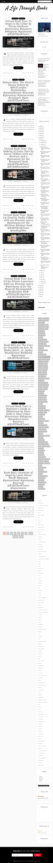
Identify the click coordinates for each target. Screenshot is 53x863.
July (41, 272)
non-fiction (22, 342)
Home (40, 776)
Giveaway (22, 18)
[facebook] (2, 1)
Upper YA (47, 463)
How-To (40, 389)
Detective (41, 361)
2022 (40, 133)
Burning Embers (42, 339)
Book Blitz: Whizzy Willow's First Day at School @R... (45, 195)
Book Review (22, 212)
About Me (41, 778)
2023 (40, 131)
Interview (22, 403)
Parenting (40, 668)
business (41, 341)
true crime (41, 463)
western (41, 469)
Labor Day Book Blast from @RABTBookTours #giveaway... (44, 266)
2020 (40, 137)
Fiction (39, 585)
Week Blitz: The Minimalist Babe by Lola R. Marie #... (44, 199)
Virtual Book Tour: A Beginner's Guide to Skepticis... (44, 172)
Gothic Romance (42, 374)
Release (40, 433)
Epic (46, 363)
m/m (45, 399)
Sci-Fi (48, 446)
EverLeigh (41, 796)
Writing (40, 748)
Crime (44, 359)
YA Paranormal (42, 482)
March (41, 279)
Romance (41, 437)
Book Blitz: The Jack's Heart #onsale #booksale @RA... (44, 207)
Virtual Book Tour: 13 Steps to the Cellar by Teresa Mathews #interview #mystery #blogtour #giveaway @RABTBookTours (18, 28)
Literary (41, 399)
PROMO (46, 427)
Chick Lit (40, 544)
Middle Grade (42, 408)
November (42, 142)
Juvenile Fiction (42, 395)
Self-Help (41, 448)
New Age (41, 412)
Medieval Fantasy (43, 401)
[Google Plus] (28, 73)
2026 (40, 126)
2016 (40, 289)
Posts (40, 831)
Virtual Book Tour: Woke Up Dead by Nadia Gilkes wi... (45, 160)
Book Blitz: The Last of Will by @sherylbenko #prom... (45, 238)
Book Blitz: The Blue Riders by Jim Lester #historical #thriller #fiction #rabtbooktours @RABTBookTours (44, 83)
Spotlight (41, 452)
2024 (40, 129)
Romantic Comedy (43, 442)
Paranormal (41, 418)
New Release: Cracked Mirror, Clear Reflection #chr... (44, 242)
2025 (40, 128)
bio (47, 326)
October (42, 144)
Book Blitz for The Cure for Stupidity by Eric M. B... (45, 168)
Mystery (41, 410)
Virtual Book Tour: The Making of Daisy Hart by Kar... (45, 156)
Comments (25, 48)
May (41, 275)
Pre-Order (41, 427)
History (40, 614)
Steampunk (41, 454)
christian (41, 348)
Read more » (18, 67)
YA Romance (41, 484)
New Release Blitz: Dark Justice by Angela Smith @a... (45, 187)
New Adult (46, 410)
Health (47, 378)
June (41, 274)
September (42, 146)
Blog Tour (15, 18)
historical (41, 380)
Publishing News (43, 431)
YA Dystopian (42, 478)
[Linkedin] (33, 73)
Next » (15, 536)
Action (40, 318)
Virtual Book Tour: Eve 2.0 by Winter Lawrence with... (45, 164)
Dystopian (41, 363)
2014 (40, 292)
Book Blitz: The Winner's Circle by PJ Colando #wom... (45, 234)
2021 (40, 135)
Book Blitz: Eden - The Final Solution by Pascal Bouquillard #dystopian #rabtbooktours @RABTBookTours (43, 92)
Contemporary (42, 354)
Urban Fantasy (42, 467)
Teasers (41, 461)
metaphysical (42, 406)
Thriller (46, 461)
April (41, 277)
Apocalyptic (41, 322)
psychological (42, 429)
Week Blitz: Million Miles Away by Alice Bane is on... (45, 262)
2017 (40, 287)
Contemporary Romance (42, 357)
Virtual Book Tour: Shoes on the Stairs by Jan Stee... (45, 184)
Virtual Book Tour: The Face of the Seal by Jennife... (44, 203)
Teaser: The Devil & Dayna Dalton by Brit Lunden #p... (45, 180)
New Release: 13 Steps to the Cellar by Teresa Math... (45, 254)
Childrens (40, 546)
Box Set (40, 337)
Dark (48, 359)
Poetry (39, 670)
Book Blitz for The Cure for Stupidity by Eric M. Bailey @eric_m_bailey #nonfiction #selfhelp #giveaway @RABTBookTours (18, 351)
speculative (41, 450)
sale (40, 446)
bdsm (46, 324)
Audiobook (41, 324)
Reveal (47, 435)
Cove (40, 359)
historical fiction (43, 382)
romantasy (40, 697)
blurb (39, 522)
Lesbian (40, 397)
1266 (31, 533)
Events (40, 781)
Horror (40, 617)
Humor (45, 389)
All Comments (42, 832)
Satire (43, 446)
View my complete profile (43, 798)
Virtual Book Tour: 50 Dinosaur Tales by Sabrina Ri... (44, 191)
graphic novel (42, 376)
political (41, 423)
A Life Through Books (26, 8)
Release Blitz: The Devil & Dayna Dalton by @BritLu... (45, 152)
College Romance (43, 350)
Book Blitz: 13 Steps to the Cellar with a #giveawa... (44, 211)
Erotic (40, 365)
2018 (40, 285)
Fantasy (21, 469)
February (42, 281)
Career (46, 341)
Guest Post (41, 378)
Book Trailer (42, 335)
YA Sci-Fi (41, 486)
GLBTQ (40, 372)
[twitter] (4, 1)
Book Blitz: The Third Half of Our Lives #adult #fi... (45, 215)
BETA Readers (42, 326)
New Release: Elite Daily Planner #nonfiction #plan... (45, 250)
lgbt (45, 397)
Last (21, 536)
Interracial (41, 391)
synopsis (47, 459)
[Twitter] (31, 73)
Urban (40, 465)
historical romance (43, 384)
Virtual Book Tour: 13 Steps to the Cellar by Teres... (45, 148)
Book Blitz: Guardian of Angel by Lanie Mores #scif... (45, 176)
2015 (40, 290)
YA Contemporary (43, 476)
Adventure (46, 318)
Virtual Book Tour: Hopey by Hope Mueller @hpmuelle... (45, 227)
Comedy (40, 352)
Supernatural (41, 721)
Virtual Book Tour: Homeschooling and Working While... (45, 258)
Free (40, 370)
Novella (40, 416)
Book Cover (41, 331)
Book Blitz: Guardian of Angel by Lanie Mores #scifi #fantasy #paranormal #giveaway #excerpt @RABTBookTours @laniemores (18, 480)
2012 (40, 296)
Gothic (44, 372)
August (42, 270)
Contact (41, 779)
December (42, 140)
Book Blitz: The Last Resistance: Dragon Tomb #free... (44, 219)
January (42, 283)
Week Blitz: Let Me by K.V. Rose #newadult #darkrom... (45, 246)
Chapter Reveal (42, 343)
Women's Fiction (43, 471)
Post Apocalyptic (43, 425)
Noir (45, 412)
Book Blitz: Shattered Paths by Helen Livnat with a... (45, 230)
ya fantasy (41, 480)
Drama (46, 361)
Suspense (41, 459)
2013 (40, 294)
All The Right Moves (43, 320)
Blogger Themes (37, 861)
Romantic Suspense (43, 444)
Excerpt (15, 79)
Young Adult (42, 488)
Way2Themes (24, 861)
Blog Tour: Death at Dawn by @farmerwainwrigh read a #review (44, 60)
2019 (40, 139)
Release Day (41, 435)
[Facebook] (26, 73)
